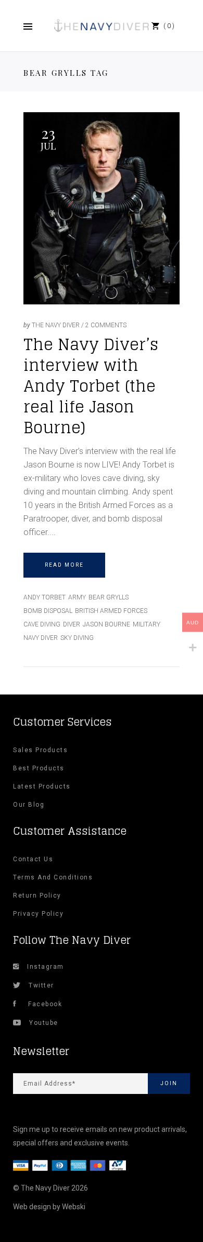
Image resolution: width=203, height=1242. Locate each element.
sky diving (77, 638)
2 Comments (105, 325)
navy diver (40, 638)
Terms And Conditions (53, 877)
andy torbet (44, 597)
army (77, 597)
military (146, 624)
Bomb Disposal (47, 611)
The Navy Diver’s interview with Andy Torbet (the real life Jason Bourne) (90, 386)
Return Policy (37, 895)
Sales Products (40, 750)
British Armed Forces (111, 611)
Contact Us (33, 859)
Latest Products (42, 786)
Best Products (39, 768)
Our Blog (28, 804)
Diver (71, 624)
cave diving (41, 624)
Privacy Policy (38, 913)
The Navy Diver (56, 325)
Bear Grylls (108, 597)
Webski (73, 1207)
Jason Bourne (106, 624)
